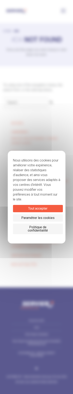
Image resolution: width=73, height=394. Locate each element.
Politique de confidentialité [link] (38, 228)
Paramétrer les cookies (38, 218)
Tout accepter (37, 208)
